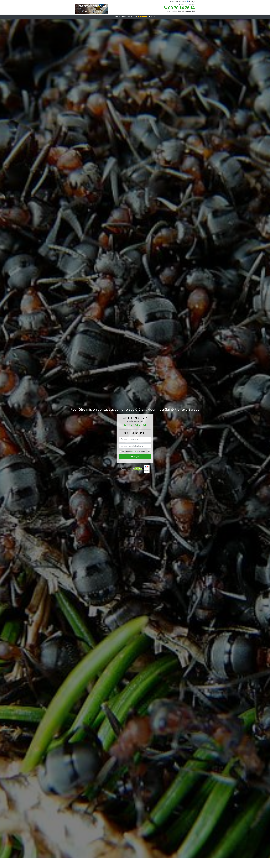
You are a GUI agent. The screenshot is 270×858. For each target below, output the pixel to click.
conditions (134, 451)
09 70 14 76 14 (181, 7)
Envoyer (135, 456)
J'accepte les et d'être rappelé (136, 451)
